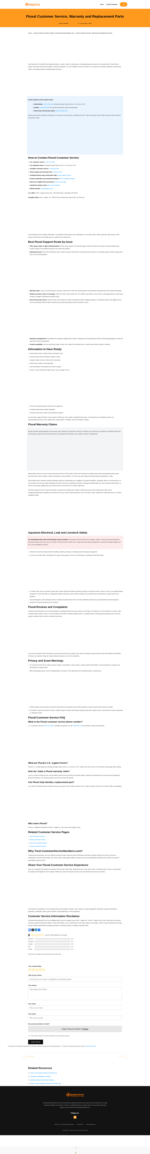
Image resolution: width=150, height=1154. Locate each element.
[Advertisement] (75, 47)
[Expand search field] (123, 4)
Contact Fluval (57, 172)
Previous (30, 1056)
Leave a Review (64, 23)
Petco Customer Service (37, 836)
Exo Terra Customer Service (38, 843)
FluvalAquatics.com (47, 188)
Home (30, 33)
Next (121, 1056)
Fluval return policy (60, 182)
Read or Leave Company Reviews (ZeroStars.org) (45, 1083)
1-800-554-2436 (44, 107)
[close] (75, 1148)
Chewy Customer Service (37, 839)
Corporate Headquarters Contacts (40, 1076)
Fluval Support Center (64, 175)
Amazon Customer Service (38, 846)
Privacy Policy (80, 1124)
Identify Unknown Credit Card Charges (42, 1080)
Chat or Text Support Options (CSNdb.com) (43, 1073)
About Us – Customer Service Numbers (64, 1124)
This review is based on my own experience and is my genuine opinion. (50, 1035)
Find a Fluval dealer (54, 185)
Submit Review (35, 1042)
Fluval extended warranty (67, 178)
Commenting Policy (90, 1046)
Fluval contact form (62, 111)
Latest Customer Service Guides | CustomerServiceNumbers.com (54, 33)
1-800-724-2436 (48, 104)
